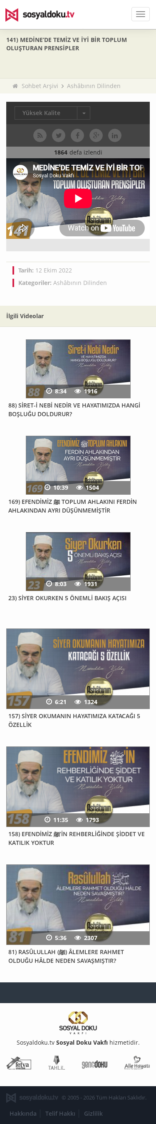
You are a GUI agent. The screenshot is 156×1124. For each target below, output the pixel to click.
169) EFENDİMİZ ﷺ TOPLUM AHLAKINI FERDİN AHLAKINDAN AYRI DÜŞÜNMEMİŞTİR (72, 506)
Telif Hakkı (60, 1113)
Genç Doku (94, 1064)
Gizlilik (93, 1113)
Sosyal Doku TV (46, 14)
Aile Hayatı (137, 1064)
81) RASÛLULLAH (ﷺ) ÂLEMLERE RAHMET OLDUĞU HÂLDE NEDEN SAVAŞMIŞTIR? (66, 956)
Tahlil (56, 1064)
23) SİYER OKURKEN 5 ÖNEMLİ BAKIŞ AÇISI (67, 598)
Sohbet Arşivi (40, 86)
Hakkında (23, 1113)
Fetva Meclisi (18, 1064)
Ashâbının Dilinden (94, 86)
